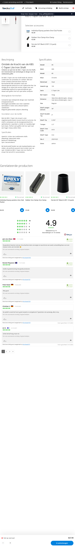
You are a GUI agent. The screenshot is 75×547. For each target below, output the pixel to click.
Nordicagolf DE (26, 301)
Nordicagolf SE (26, 279)
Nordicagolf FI (26, 344)
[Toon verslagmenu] (70, 254)
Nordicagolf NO (27, 257)
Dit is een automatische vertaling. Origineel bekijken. (16, 249)
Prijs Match (29, 2)
